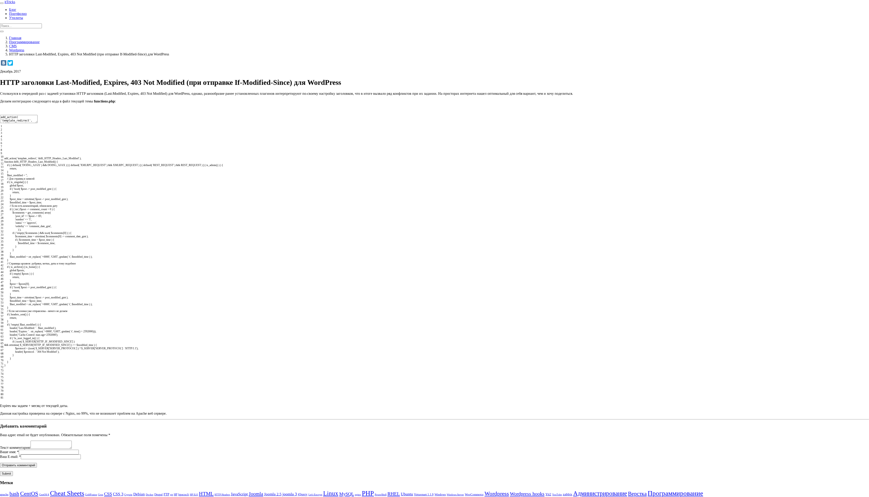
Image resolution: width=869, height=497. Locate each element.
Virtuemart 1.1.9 (424, 494)
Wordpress (16, 50)
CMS (13, 46)
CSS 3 (118, 494)
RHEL (393, 494)
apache (4, 494)
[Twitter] (10, 63)
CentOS (29, 493)
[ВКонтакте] (3, 63)
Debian (139, 494)
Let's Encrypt (315, 494)
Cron (100, 494)
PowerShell (381, 494)
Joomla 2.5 (273, 494)
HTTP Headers (222, 494)
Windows (440, 494)
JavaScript (239, 494)
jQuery (303, 494)
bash (14, 494)
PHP (368, 493)
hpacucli (183, 494)
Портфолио (18, 14)
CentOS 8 (44, 494)
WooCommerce (474, 494)
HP (175, 494)
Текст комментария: (15, 447)
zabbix (567, 494)
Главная (15, 38)
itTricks (10, 2)
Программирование (24, 42)
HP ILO (194, 494)
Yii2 (548, 494)
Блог (12, 10)
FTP (166, 494)
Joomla (256, 494)
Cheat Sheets (67, 493)
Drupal (158, 494)
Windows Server (455, 494)
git (171, 494)
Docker (149, 494)
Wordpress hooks (527, 494)
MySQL (346, 493)
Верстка (637, 494)
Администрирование (600, 493)
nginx (358, 494)
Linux (330, 493)
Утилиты (16, 18)
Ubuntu (407, 494)
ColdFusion (91, 494)
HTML (206, 494)
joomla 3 (289, 494)
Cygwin (128, 494)
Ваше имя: (8, 452)
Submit (6, 473)
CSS (108, 493)
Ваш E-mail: (9, 457)
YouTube (557, 494)
